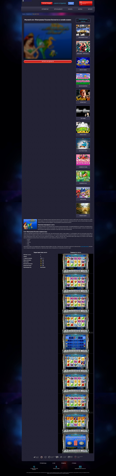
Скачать (70, 9)
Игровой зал (45, 9)
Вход (71, 3)
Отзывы (74, 463)
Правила (63, 463)
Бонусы (80, 9)
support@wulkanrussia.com (80, 468)
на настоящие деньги (84, 246)
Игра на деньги (58, 9)
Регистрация (46, 3)
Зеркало (90, 9)
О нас (53, 463)
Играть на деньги (48, 61)
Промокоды (43, 463)
